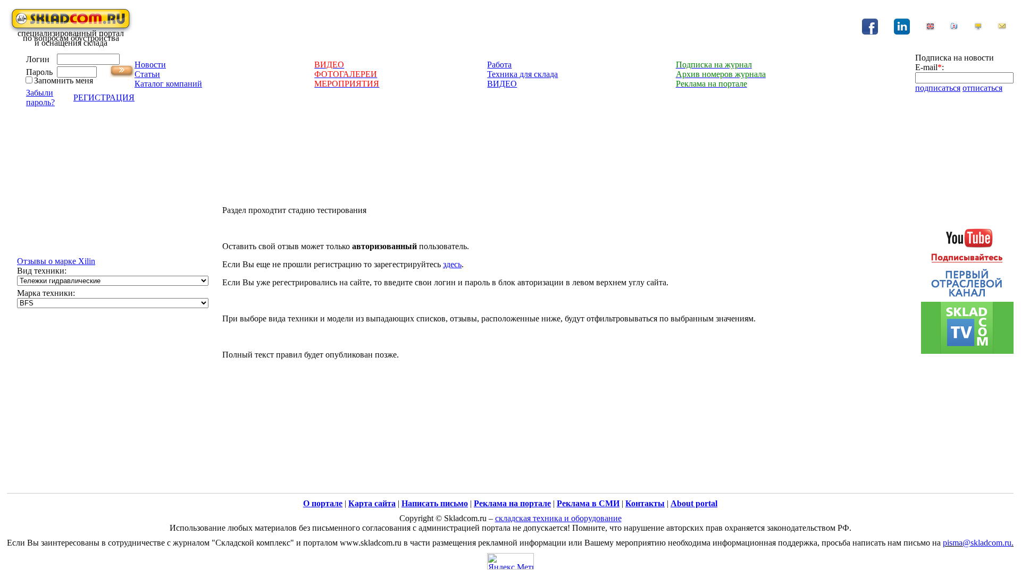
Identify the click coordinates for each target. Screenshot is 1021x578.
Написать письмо (434, 503)
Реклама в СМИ (588, 503)
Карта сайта (372, 503)
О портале (322, 503)
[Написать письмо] (1002, 27)
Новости (150, 64)
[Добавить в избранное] (954, 27)
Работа (499, 64)
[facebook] (870, 31)
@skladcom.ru (987, 542)
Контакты (645, 503)
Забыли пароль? (40, 97)
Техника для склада (522, 74)
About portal (694, 503)
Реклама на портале (512, 503)
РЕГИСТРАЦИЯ (104, 97)
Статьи (147, 74)
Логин (37, 59)
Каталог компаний (168, 83)
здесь (452, 264)
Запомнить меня (63, 80)
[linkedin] (902, 31)
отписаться (982, 87)
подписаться (937, 87)
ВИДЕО (502, 83)
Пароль (39, 71)
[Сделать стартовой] (978, 27)
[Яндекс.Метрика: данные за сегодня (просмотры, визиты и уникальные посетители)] (510, 561)
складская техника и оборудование (558, 518)
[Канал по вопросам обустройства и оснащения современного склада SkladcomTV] (967, 286)
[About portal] (930, 27)
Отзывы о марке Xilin (56, 261)
